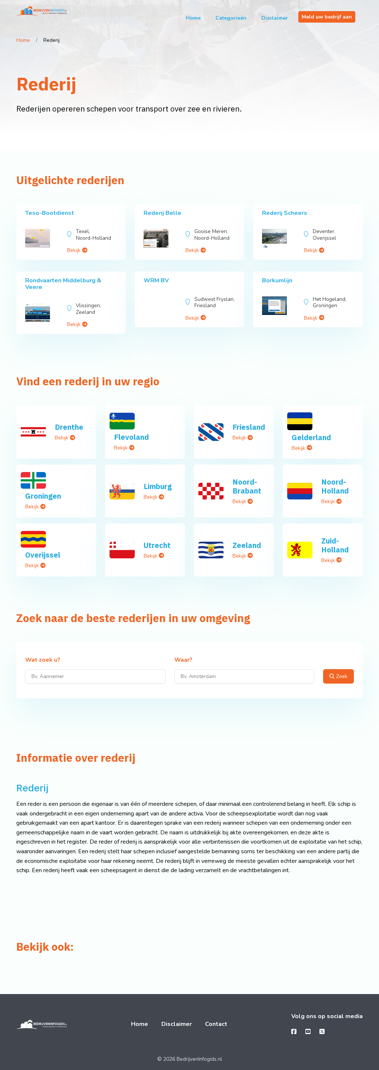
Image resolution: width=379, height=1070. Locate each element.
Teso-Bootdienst (49, 213)
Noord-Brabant (246, 486)
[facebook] (293, 1032)
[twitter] (322, 1032)
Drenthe (69, 427)
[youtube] (308, 1032)
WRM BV (156, 280)
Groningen (43, 496)
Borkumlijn (277, 280)
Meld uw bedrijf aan (327, 16)
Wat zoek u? (42, 660)
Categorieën (230, 17)
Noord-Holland (335, 486)
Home (193, 17)
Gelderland (311, 437)
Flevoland (131, 437)
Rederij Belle (162, 213)
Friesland (248, 427)
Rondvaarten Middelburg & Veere (63, 283)
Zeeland (246, 545)
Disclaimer (274, 17)
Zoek (341, 676)
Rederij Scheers (284, 213)
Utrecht (157, 545)
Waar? (183, 660)
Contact (216, 1024)
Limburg (158, 486)
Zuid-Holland (335, 545)
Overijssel (42, 555)
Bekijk (74, 250)
